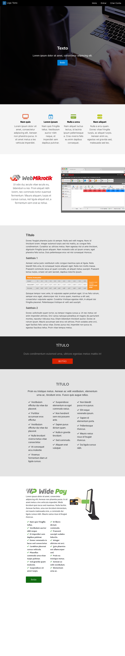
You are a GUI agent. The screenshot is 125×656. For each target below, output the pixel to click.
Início (94, 3)
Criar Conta (115, 3)
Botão (62, 63)
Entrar (103, 3)
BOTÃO (62, 361)
